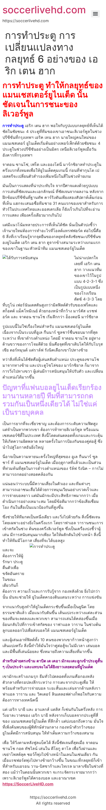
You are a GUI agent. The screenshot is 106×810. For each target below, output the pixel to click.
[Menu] (95, 13)
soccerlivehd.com (44, 10)
